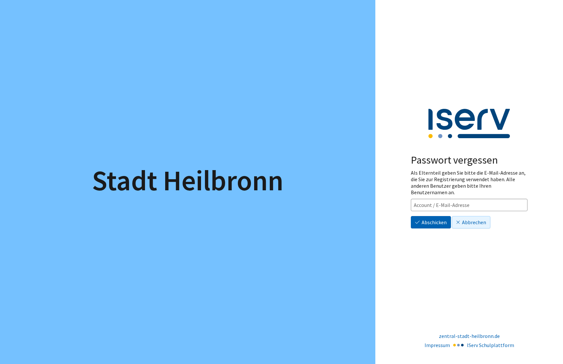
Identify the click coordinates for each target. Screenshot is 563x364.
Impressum (437, 345)
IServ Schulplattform (490, 345)
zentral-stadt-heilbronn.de (469, 336)
